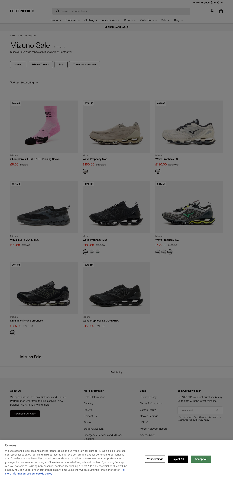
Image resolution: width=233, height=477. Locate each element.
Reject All (178, 459)
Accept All (201, 459)
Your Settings (155, 459)
